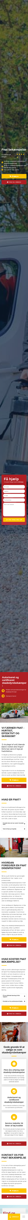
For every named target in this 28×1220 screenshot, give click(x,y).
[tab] (14, 823)
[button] (23, 1217)
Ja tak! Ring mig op (14, 520)
